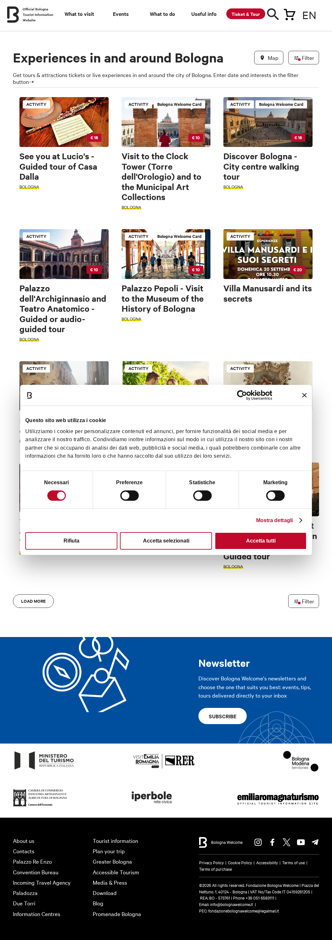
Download (105, 892)
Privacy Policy (211, 862)
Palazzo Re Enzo (32, 861)
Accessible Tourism (116, 872)
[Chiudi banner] (304, 395)
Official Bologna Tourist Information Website (38, 14)
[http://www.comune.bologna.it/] (152, 806)
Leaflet (239, 595)
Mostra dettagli (274, 520)
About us (23, 840)
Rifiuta (71, 540)
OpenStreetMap (264, 595)
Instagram (258, 842)
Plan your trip (109, 851)
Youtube (301, 842)
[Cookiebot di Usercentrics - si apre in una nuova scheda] (243, 395)
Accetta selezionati (166, 540)
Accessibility (267, 862)
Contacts (23, 851)
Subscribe (222, 716)
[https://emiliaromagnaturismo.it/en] (278, 806)
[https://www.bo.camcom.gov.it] (40, 806)
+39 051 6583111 (260, 898)
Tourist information (115, 840)
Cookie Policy (240, 862)
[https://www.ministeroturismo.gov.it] (44, 769)
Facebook (272, 842)
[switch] (129, 495)
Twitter (286, 842)
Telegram (315, 842)
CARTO (307, 595)
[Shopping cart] (289, 13)
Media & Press (110, 882)
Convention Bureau (35, 872)
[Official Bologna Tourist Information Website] (13, 14)
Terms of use (293, 862)
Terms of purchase (215, 869)
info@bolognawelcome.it (231, 904)
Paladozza (25, 892)
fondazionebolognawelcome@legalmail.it (243, 910)
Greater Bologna (112, 861)
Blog (98, 903)
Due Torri (24, 903)
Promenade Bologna (117, 913)
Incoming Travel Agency (42, 882)
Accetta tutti (261, 540)
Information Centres (36, 913)
